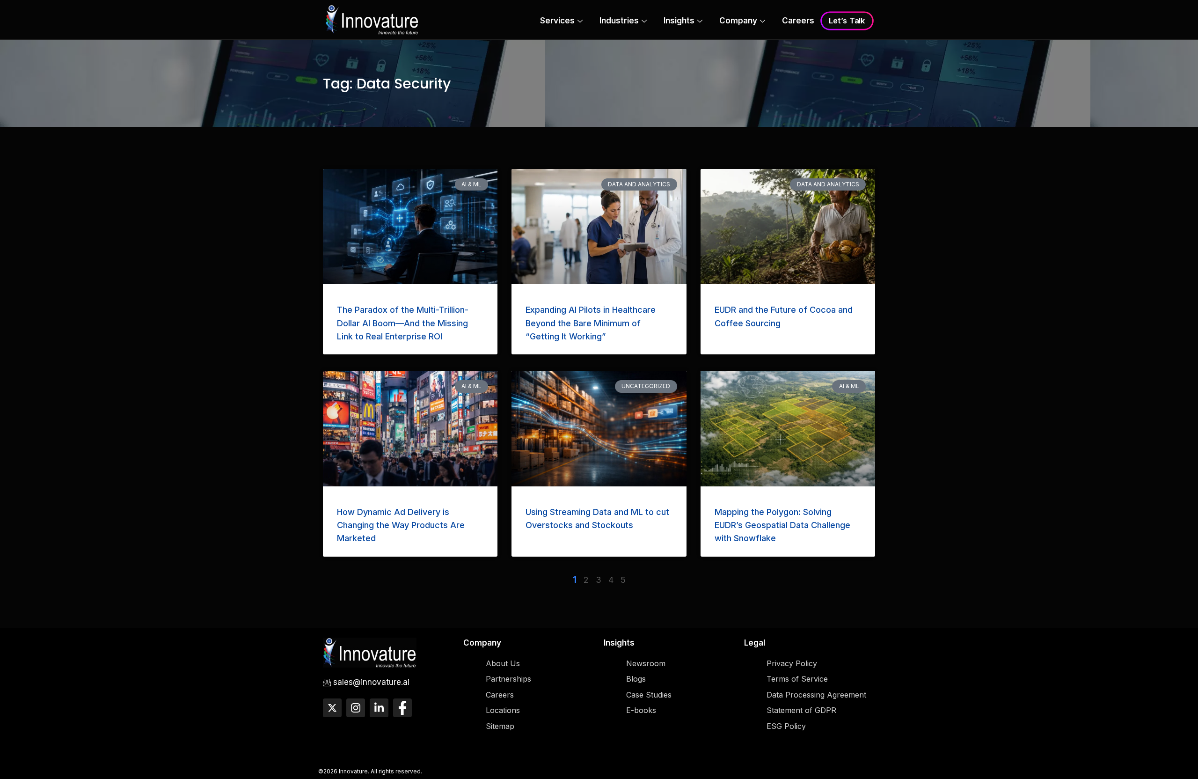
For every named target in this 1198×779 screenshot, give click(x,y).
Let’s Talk (847, 21)
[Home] (372, 19)
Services (557, 20)
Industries (619, 20)
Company (738, 20)
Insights (679, 20)
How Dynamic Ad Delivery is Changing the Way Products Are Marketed (401, 525)
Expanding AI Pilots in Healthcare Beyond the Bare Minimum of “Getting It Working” (591, 323)
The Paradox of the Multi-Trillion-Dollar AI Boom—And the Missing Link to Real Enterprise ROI (402, 323)
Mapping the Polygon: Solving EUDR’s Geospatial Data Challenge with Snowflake (782, 525)
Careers (798, 20)
